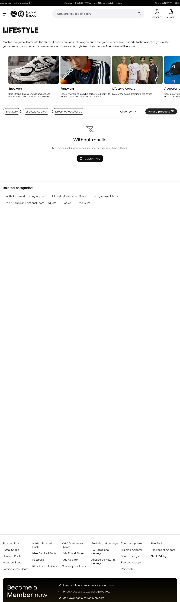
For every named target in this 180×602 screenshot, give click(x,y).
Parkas (67, 202)
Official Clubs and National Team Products (30, 202)
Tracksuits (84, 202)
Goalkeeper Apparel (163, 549)
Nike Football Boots (44, 553)
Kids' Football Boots (44, 566)
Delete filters (92, 158)
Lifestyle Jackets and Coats (69, 196)
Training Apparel (131, 549)
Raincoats (127, 568)
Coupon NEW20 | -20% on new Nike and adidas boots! (89, 3)
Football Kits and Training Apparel (25, 196)
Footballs (38, 559)
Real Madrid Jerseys (104, 543)
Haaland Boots (12, 556)
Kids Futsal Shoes (73, 553)
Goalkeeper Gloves (74, 566)
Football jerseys (131, 562)
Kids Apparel (70, 559)
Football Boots (12, 543)
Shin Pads (156, 543)
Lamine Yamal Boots (15, 568)
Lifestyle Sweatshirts (105, 196)
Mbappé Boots (12, 562)
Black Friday (158, 556)
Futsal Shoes (11, 549)
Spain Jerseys (130, 556)
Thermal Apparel (131, 543)
